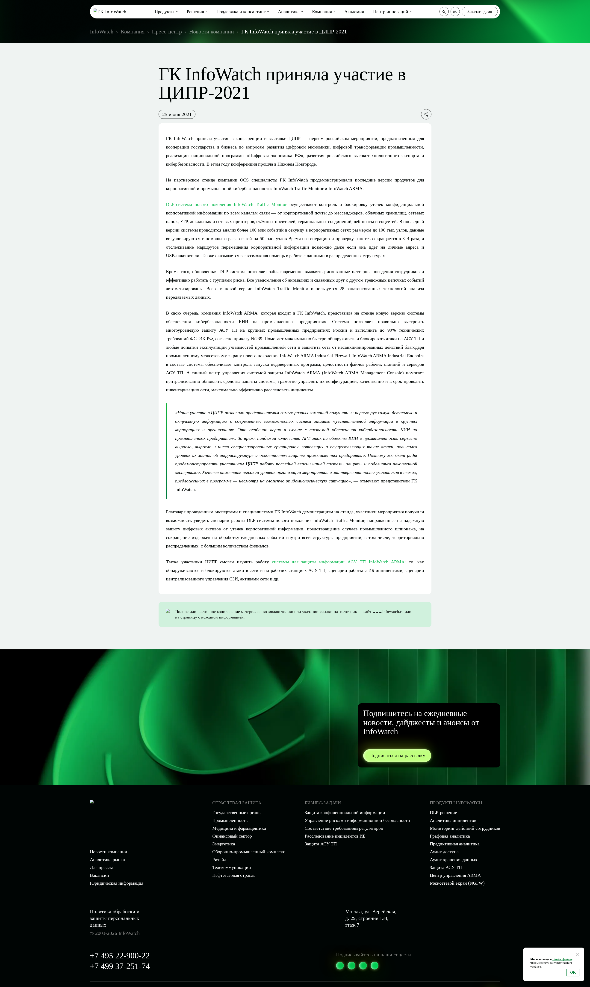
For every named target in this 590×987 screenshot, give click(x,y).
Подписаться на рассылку (397, 755)
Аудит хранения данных (453, 859)
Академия (354, 11)
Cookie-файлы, (562, 959)
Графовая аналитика (450, 835)
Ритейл (219, 859)
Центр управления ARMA (455, 875)
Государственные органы (236, 812)
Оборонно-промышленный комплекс (248, 851)
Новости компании (108, 851)
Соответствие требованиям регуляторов (344, 828)
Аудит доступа (444, 851)
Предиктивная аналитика (455, 843)
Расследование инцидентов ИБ (335, 835)
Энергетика (223, 843)
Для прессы (101, 867)
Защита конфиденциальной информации (345, 812)
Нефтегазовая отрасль (233, 875)
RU (455, 11)
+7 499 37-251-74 (120, 966)
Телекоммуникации (231, 867)
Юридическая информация (116, 883)
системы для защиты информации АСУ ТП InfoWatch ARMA (338, 561)
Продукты (164, 11)
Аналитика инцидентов (453, 820)
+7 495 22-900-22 (120, 955)
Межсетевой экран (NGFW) (457, 883)
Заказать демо (479, 11)
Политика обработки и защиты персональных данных (114, 918)
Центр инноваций (390, 11)
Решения (195, 11)
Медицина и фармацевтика (239, 828)
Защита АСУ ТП (321, 843)
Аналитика (289, 11)
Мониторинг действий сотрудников (465, 828)
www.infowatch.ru (388, 611)
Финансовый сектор (232, 835)
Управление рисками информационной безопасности (357, 820)
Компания (322, 11)
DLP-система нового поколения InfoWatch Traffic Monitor (226, 204)
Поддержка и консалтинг (241, 11)
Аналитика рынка (107, 859)
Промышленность (230, 820)
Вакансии (99, 875)
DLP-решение (443, 812)
